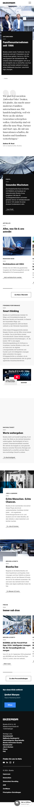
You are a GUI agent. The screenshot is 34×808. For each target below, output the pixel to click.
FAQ (4, 751)
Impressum (6, 774)
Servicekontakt (8, 736)
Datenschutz (7, 778)
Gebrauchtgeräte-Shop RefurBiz (13, 740)
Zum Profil (10, 209)
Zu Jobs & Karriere (12, 526)
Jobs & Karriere (8, 747)
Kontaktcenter (7, 745)
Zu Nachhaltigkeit (9, 457)
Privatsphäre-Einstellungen (12, 792)
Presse (5, 749)
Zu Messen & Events (13, 591)
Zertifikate (6, 789)
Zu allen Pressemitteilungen (18, 678)
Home (6, 78)
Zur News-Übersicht (21, 295)
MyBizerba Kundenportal (11, 738)
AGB (4, 785)
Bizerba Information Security (12, 742)
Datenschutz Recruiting (10, 781)
